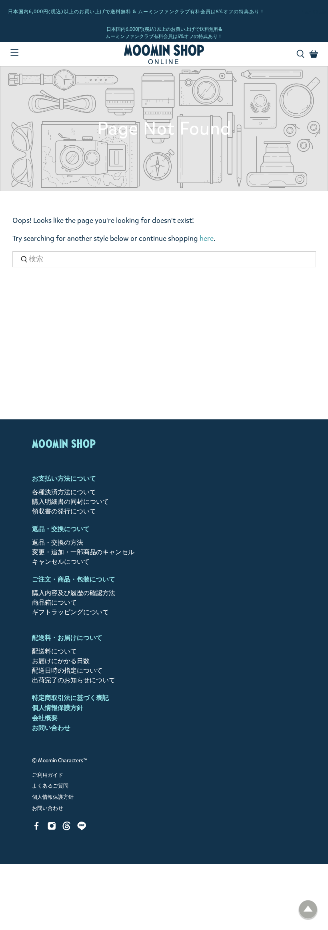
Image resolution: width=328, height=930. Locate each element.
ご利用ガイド (47, 775)
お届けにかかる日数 (61, 661)
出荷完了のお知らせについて (73, 680)
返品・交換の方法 (57, 542)
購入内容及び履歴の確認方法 (73, 593)
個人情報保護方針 (57, 708)
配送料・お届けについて (67, 637)
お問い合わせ (51, 728)
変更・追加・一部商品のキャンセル (83, 552)
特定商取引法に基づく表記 (70, 697)
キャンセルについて (61, 561)
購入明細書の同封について (70, 501)
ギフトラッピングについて (70, 612)
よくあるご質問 (50, 786)
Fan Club (314, 12)
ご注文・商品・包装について (73, 579)
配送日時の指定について (67, 670)
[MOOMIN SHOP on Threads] (66, 828)
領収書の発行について (64, 511)
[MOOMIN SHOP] (164, 54)
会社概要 (45, 718)
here (207, 238)
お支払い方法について (64, 478)
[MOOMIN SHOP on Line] (81, 828)
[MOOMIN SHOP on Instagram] (51, 828)
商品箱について (54, 602)
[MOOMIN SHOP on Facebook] (36, 828)
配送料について (54, 651)
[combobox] (164, 259)
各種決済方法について (64, 492)
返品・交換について (61, 529)
